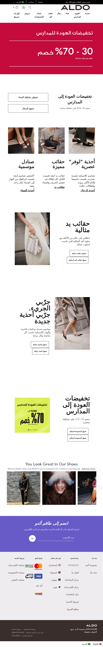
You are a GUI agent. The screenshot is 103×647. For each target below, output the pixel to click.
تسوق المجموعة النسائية (78, 431)
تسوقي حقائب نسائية (79, 253)
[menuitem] (86, 644)
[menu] (92, 644)
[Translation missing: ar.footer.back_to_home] (91, 625)
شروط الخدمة (16, 629)
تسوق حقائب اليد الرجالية (77, 260)
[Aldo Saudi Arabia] (75, 9)
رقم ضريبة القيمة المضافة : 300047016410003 (27, 632)
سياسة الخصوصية (30, 629)
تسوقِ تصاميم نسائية (40, 344)
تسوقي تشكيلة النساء (28, 97)
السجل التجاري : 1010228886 (21, 636)
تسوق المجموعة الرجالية (78, 438)
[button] (18, 2)
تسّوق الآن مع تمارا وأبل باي (70, 2)
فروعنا (40, 2)
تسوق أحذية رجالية (40, 351)
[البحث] (30, 7)
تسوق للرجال (28, 108)
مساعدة (31, 2)
